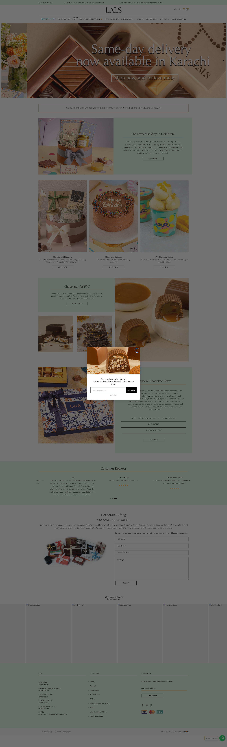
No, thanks (113, 395)
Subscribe (131, 390)
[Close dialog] (137, 350)
